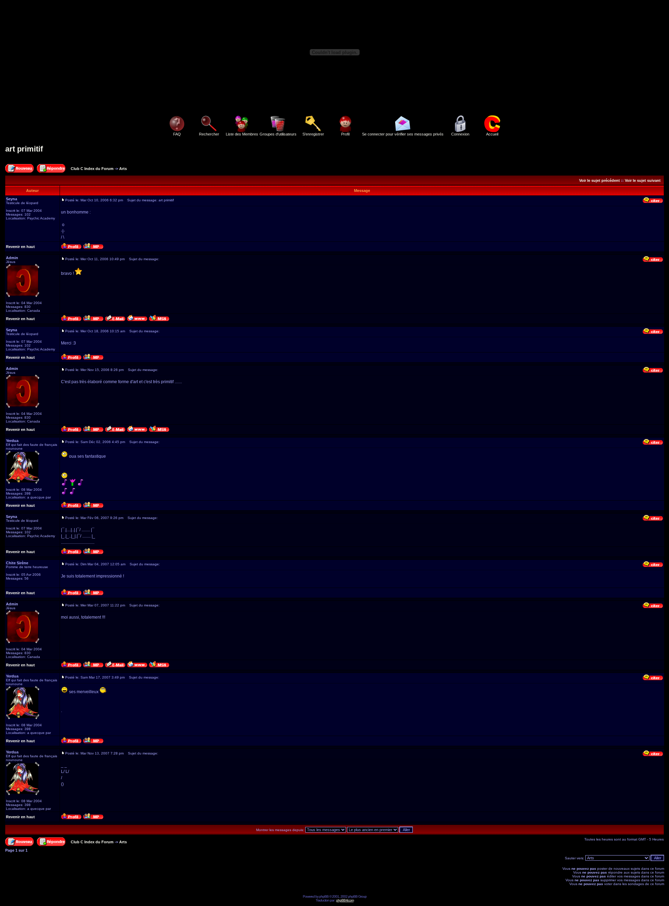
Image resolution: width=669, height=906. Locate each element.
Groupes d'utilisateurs (278, 134)
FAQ (177, 134)
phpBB (324, 896)
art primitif (24, 149)
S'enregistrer (313, 134)
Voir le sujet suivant (643, 180)
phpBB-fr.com (345, 900)
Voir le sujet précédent (599, 180)
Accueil (492, 134)
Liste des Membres (242, 134)
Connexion (460, 134)
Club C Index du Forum (92, 169)
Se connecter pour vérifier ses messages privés (403, 134)
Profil (345, 134)
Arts (123, 169)
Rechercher (209, 134)
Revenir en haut (20, 247)
